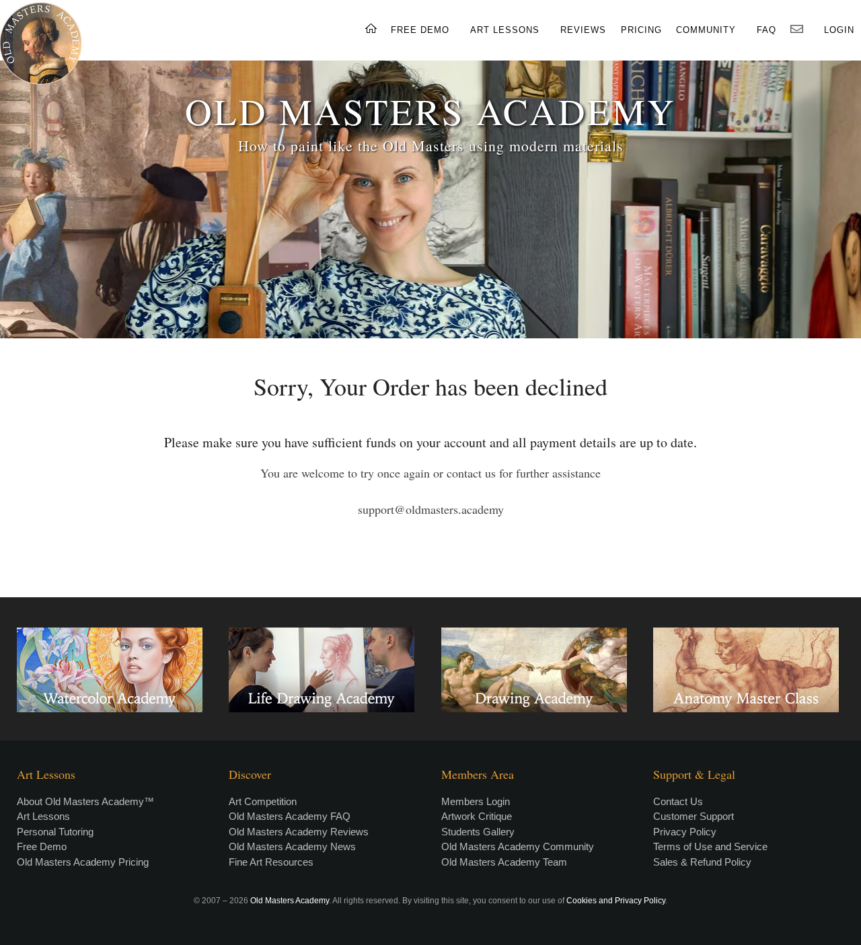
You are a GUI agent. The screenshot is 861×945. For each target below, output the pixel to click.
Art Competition (263, 801)
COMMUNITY (706, 30)
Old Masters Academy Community (517, 846)
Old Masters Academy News (292, 846)
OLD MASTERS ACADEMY (430, 110)
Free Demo (42, 846)
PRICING (641, 30)
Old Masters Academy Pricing (83, 862)
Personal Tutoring (55, 831)
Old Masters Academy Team (504, 862)
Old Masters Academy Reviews (299, 831)
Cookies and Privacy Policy (615, 900)
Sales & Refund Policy (702, 862)
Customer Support (693, 816)
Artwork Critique (476, 816)
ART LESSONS (504, 30)
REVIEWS (583, 30)
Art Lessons (43, 816)
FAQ (766, 30)
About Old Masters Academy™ (85, 801)
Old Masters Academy (289, 900)
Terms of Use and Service (710, 846)
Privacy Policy (684, 831)
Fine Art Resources (271, 862)
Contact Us (678, 801)
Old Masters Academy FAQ (289, 816)
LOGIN (839, 30)
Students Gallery (478, 831)
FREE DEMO (420, 30)
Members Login (475, 801)
